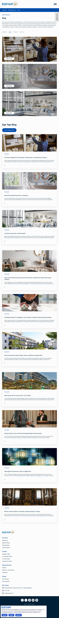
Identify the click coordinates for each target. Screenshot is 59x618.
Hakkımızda (5, 540)
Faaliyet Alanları (5, 545)
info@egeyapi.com (8, 593)
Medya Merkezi (12, 10)
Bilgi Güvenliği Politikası (29, 604)
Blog (10, 32)
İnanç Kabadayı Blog (9, 130)
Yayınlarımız (5, 572)
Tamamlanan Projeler (7, 561)
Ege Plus (22, 32)
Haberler (4, 32)
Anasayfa (4, 10)
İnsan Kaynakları (6, 547)
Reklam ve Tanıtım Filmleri (8, 570)
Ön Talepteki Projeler (7, 556)
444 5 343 (6, 590)
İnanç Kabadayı (5, 581)
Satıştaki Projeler (6, 554)
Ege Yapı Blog (5, 579)
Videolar (15, 32)
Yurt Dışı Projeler (6, 558)
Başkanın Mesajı (6, 542)
